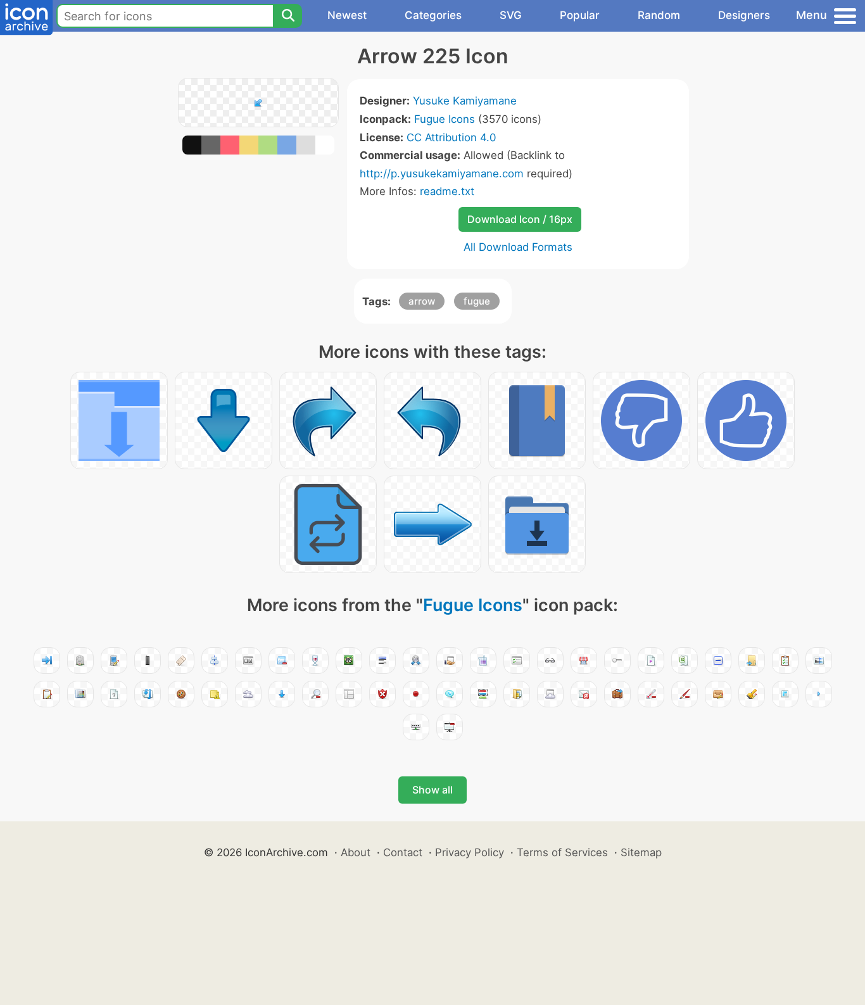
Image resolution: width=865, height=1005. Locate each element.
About (355, 852)
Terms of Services (562, 852)
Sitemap (641, 852)
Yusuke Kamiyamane (465, 100)
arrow (421, 301)
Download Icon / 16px (519, 219)
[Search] (287, 16)
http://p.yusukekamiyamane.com (442, 173)
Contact (402, 852)
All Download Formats (518, 247)
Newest (347, 15)
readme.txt (447, 191)
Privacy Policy (469, 852)
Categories (433, 15)
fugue (477, 301)
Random (659, 15)
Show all (432, 789)
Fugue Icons (444, 119)
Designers (744, 15)
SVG (511, 15)
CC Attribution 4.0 (451, 137)
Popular (580, 15)
